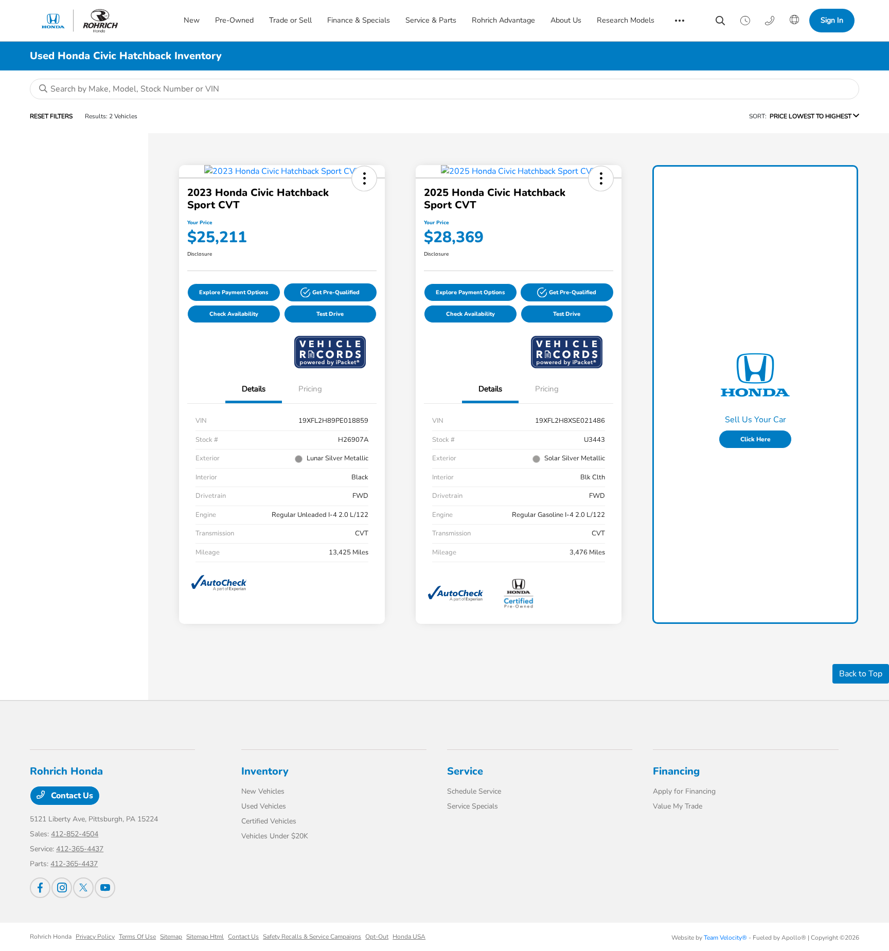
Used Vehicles (263, 806)
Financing (676, 771)
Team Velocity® (725, 938)
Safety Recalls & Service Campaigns (312, 936)
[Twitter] (83, 887)
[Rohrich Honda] (98, 20)
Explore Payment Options (233, 292)
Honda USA (409, 936)
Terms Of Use (137, 936)
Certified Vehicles (268, 821)
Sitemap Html (205, 936)
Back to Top (860, 673)
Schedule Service (474, 791)
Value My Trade (677, 806)
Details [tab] (253, 389)
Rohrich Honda (51, 936)
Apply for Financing (684, 791)
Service (465, 771)
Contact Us (71, 795)
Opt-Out (376, 936)
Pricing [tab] (310, 389)
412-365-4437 (79, 849)
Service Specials (472, 806)
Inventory (265, 771)
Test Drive (330, 314)
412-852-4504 (74, 834)
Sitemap (171, 936)
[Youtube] (105, 887)
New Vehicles (263, 791)
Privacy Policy (95, 936)
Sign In (832, 20)
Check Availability (233, 314)
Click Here (755, 439)
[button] (364, 178)
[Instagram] (61, 887)
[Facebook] (40, 887)
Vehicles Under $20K (274, 836)
